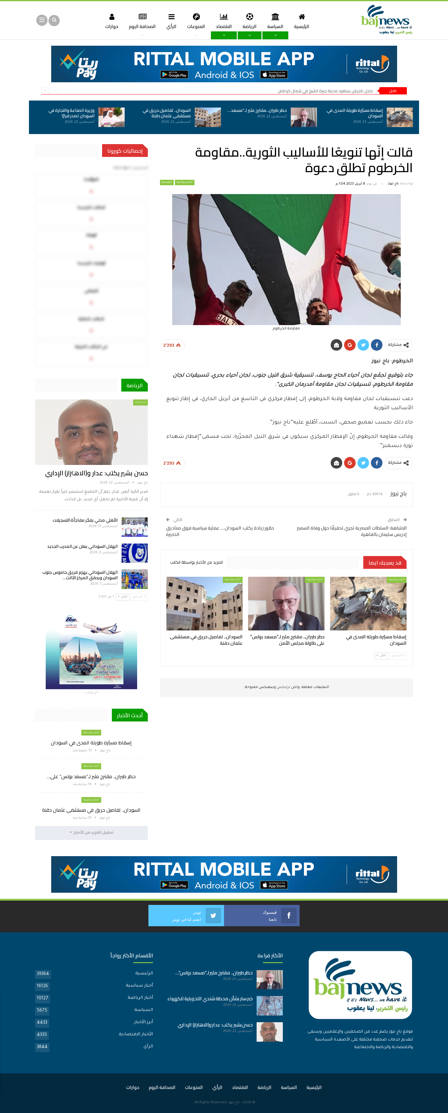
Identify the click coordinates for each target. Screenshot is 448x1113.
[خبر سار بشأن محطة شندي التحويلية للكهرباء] (270, 1006)
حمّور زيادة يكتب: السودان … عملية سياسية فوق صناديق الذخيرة (220, 531)
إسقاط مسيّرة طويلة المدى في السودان (355, 113)
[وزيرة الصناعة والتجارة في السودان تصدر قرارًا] (111, 117)
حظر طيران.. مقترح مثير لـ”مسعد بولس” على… (91, 776)
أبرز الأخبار (143, 1022)
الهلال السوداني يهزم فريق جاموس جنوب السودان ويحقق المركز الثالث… (80, 575)
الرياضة (250, 26)
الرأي (171, 26)
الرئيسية (301, 26)
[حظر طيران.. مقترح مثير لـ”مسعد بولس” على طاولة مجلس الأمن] (304, 117)
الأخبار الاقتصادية (136, 1034)
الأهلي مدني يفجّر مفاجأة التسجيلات (85, 520)
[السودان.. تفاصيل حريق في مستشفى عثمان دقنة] (208, 117)
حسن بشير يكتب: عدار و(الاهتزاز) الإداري (96, 473)
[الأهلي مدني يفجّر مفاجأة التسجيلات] (135, 527)
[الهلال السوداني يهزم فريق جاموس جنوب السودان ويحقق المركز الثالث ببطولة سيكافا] (135, 579)
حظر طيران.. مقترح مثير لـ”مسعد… (257, 110)
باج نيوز (234, 1103)
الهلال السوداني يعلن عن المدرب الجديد (82, 546)
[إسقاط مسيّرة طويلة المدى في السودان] (400, 117)
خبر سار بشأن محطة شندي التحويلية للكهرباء (210, 998)
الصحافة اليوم (142, 26)
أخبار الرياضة (140, 998)
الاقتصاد (224, 26)
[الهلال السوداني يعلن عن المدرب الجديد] (135, 553)
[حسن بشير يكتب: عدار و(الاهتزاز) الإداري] (91, 432)
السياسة (275, 26)
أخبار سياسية (185, 182)
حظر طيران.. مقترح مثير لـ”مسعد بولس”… (214, 972)
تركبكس (283, 687)
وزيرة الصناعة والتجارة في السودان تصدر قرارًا (71, 113)
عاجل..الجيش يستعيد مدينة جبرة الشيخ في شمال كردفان (325, 90)
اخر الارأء (140, 402)
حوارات (111, 26)
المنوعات (196, 26)
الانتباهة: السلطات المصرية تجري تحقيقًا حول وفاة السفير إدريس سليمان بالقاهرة (352, 531)
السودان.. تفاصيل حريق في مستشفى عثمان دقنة (167, 113)
